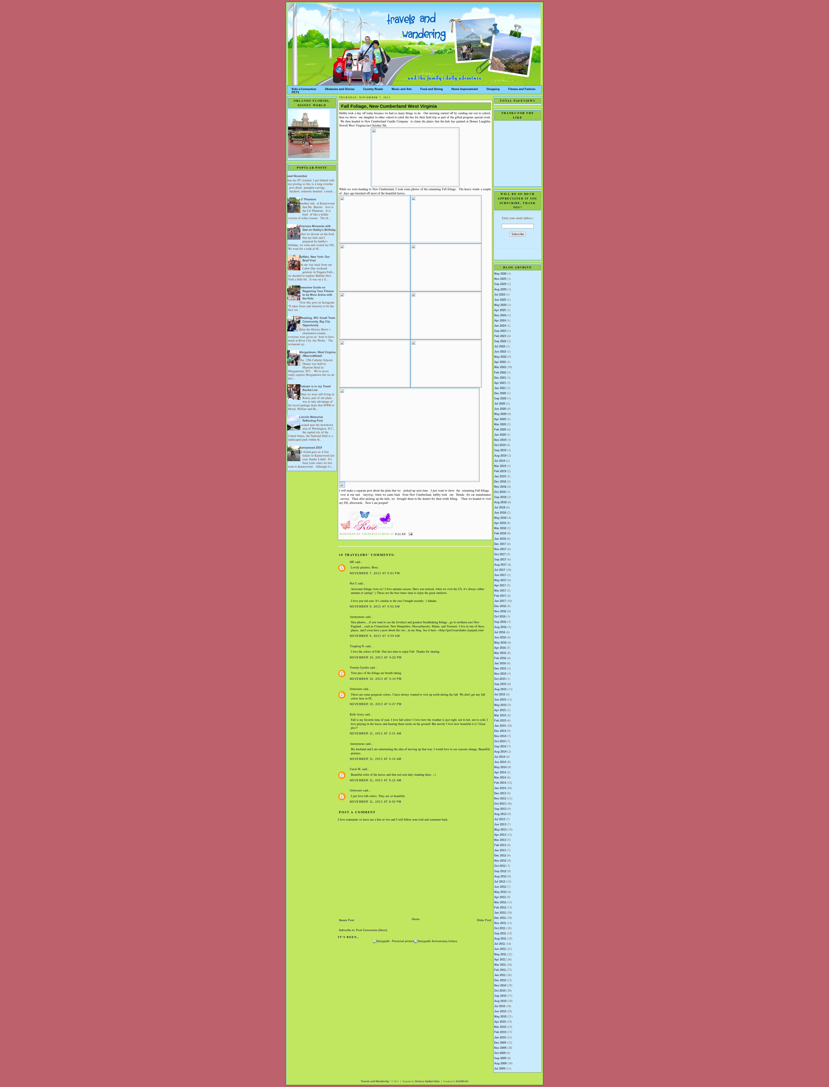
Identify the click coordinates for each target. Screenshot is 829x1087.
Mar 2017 (500, 590)
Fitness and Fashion (521, 88)
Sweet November (296, 176)
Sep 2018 (500, 497)
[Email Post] (410, 534)
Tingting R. (357, 646)
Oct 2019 (500, 445)
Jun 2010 (500, 1011)
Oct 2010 (500, 990)
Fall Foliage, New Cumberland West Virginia (389, 106)
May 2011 (500, 954)
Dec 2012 (500, 855)
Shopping (493, 88)
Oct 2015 (500, 678)
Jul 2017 (499, 569)
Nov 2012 (500, 860)
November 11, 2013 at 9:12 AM (376, 780)
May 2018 (500, 517)
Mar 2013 (500, 840)
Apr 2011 (500, 959)
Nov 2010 (500, 985)
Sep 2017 (500, 559)
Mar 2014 (500, 777)
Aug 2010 (500, 1001)
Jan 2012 (500, 912)
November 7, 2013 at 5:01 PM (375, 573)
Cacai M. (355, 769)
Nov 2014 (500, 736)
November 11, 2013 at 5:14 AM (376, 759)
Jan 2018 (500, 538)
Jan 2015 (500, 725)
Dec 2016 (500, 606)
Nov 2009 (500, 1047)
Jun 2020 (500, 408)
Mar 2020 (500, 424)
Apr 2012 (500, 897)
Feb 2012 (500, 907)
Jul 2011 (499, 943)
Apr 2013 (500, 834)
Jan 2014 (500, 788)
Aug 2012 (500, 876)
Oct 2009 (500, 1053)
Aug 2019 (500, 455)
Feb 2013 (500, 845)
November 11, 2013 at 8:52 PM (376, 801)
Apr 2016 (500, 647)
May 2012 (500, 892)
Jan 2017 (500, 601)
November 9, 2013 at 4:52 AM (375, 606)
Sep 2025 (500, 284)
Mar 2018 (500, 528)
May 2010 (500, 1016)
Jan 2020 (500, 434)
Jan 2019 (500, 476)
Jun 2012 (500, 886)
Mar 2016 (500, 653)
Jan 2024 (500, 325)
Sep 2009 (500, 1058)
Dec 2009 (500, 1042)
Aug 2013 (500, 814)
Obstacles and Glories (339, 88)
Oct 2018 (500, 492)
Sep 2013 (500, 808)
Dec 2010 (500, 980)
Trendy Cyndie (359, 667)
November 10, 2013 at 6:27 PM (376, 704)
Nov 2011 (500, 923)
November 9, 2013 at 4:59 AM (375, 636)
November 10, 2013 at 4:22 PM (376, 657)
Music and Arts (402, 88)
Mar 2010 (500, 1026)
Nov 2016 (500, 611)
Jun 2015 (500, 699)
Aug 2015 (500, 689)
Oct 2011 (499, 928)
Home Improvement (464, 88)
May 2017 (500, 580)
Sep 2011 (500, 933)
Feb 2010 (500, 1032)
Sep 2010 (500, 995)
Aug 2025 (500, 289)
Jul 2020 (499, 403)
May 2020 (500, 414)
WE (352, 562)
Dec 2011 (500, 917)
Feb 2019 (500, 471)
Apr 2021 (500, 382)
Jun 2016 (500, 637)
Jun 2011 (500, 949)
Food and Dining (431, 88)
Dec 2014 (500, 731)
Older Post (484, 920)
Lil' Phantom (307, 199)
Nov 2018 (500, 486)
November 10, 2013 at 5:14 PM (376, 678)
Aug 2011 (500, 938)
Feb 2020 (500, 429)
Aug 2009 (500, 1063)
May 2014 (500, 767)
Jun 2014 (500, 762)
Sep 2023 (500, 330)
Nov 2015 (500, 673)
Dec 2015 (500, 668)
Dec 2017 (500, 544)
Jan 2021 (500, 388)
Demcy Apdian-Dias (427, 1081)
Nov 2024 (500, 315)
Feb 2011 (500, 969)
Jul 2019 (499, 460)
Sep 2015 (500, 684)
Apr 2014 (500, 772)
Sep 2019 (500, 450)
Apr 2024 (500, 320)
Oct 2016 (500, 616)
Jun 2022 (500, 351)
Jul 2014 (499, 756)
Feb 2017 (500, 595)
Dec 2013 (500, 793)
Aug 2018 (500, 502)
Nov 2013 (500, 798)
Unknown (356, 689)
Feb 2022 (500, 372)
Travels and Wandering (375, 1081)
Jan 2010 (500, 1037)
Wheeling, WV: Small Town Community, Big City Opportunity (317, 321)
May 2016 (500, 642)
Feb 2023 (500, 336)
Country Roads (373, 88)
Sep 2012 (500, 871)
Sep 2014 (500, 746)
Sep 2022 (500, 341)
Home (415, 919)
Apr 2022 (500, 362)
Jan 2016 (500, 663)
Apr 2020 (500, 419)
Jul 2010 (499, 1006)
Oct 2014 (500, 741)
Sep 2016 (500, 621)
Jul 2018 (499, 507)
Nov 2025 (500, 278)
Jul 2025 (499, 294)
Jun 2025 (500, 299)
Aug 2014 (500, 751)
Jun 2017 (500, 575)
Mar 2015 (500, 715)
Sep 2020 (500, 398)
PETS (295, 91)
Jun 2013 (500, 824)
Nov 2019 (500, 439)
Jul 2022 (499, 346)
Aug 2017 (500, 564)
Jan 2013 (500, 850)
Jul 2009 (499, 1068)
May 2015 (500, 705)
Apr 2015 (500, 710)
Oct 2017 (500, 554)
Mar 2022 (500, 367)
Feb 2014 (500, 782)
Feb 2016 (500, 658)
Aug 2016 (500, 627)
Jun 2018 (500, 512)
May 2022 (500, 356)
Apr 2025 (500, 310)
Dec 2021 (500, 377)
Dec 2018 (500, 481)
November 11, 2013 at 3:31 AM (376, 733)
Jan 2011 (500, 975)
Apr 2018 (500, 523)
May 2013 (500, 829)
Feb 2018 (500, 533)
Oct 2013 (500, 803)
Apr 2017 (500, 585)
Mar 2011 (500, 964)
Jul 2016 (499, 632)
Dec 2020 (500, 393)
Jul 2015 (499, 694)
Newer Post (346, 920)
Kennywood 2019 (310, 447)
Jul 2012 (499, 881)
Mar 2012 (500, 902)
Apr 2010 (500, 1021)
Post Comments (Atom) (371, 930)
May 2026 (500, 273)
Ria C (353, 583)
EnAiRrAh (462, 1081)
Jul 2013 (499, 819)
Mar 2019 (500, 466)
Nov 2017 (500, 549)
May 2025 (500, 305)
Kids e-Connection (304, 88)
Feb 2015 (500, 720)
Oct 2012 (500, 865)
